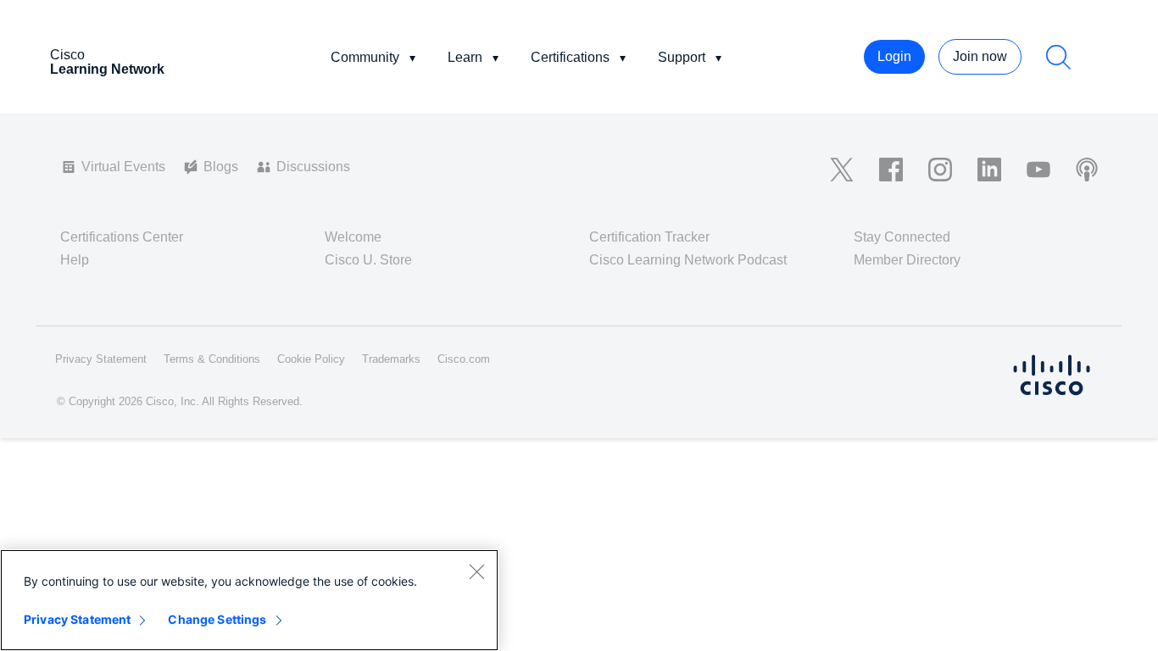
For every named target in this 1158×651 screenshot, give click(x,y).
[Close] (476, 571)
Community (365, 57)
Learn (465, 57)
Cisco (107, 61)
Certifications (570, 57)
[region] (249, 600)
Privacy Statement (77, 619)
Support (681, 57)
